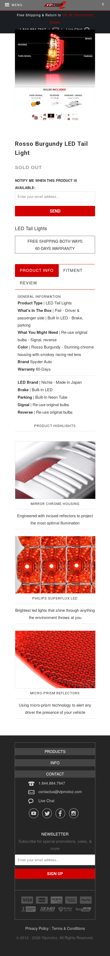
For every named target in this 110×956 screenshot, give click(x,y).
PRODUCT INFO (37, 270)
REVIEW (28, 282)
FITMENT (72, 270)
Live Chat (46, 800)
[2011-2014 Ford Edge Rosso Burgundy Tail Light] (55, 70)
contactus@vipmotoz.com (60, 791)
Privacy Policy (37, 928)
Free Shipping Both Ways (55, 241)
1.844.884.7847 (51, 783)
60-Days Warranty (55, 248)
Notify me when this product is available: (46, 184)
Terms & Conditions (68, 928)
